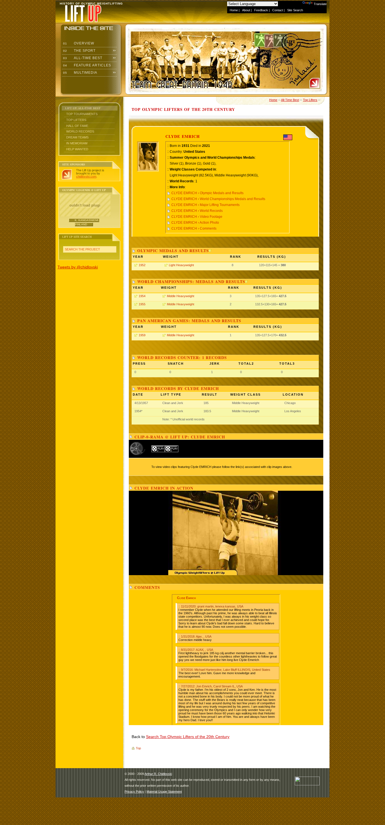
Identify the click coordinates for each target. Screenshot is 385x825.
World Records (80, 131)
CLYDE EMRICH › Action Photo (195, 223)
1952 (142, 265)
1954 (142, 296)
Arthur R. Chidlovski (158, 773)
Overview (78, 43)
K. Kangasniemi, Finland (87, 222)
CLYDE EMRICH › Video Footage (196, 217)
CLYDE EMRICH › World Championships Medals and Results (218, 199)
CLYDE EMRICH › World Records (197, 211)
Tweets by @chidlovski (77, 267)
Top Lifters (76, 120)
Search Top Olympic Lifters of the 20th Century (187, 736)
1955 (142, 304)
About (246, 10)
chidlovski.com (86, 176)
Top (138, 748)
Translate (320, 4)
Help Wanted (77, 149)
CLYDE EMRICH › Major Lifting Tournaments (205, 205)
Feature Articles (86, 65)
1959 (142, 335)
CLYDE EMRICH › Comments (193, 228)
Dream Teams (77, 137)
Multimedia (79, 73)
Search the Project (82, 249)
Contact (277, 10)
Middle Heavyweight (180, 296)
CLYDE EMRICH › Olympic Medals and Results (207, 193)
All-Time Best (82, 58)
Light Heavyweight (181, 265)
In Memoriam (76, 143)
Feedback (261, 10)
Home (234, 10)
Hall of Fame (77, 125)
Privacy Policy (134, 791)
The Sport (79, 51)
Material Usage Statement (164, 791)
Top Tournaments (82, 114)
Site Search (295, 10)
